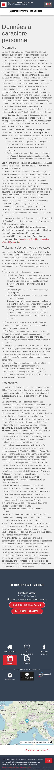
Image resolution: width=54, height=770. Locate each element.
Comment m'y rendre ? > (37, 750)
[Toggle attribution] (51, 742)
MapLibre (46, 742)
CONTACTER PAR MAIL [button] (28, 611)
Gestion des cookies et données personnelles (16, 767)
